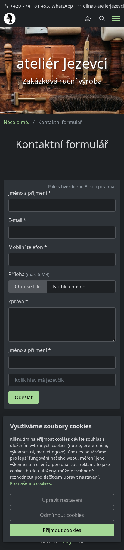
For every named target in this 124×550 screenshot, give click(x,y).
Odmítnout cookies (62, 515)
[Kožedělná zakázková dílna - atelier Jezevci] (10, 18)
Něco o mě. (16, 122)
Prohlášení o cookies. (31, 483)
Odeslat (24, 397)
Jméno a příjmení (29, 193)
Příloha (28, 274)
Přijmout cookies (62, 530)
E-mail (17, 220)
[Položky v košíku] (87, 18)
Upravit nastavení (62, 500)
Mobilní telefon (27, 247)
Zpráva (18, 301)
